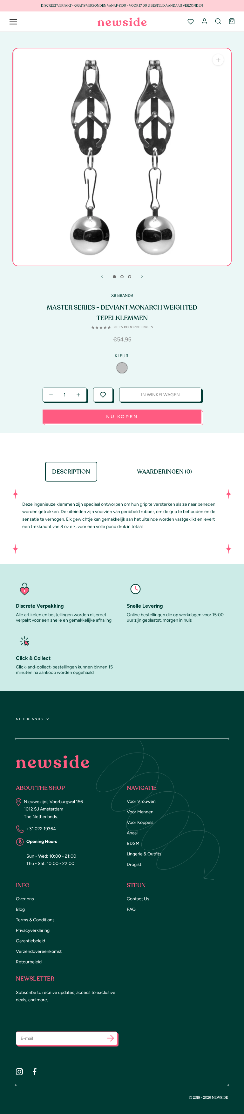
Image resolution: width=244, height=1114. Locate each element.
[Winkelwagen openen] (231, 21)
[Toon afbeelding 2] (122, 276)
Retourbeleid (29, 962)
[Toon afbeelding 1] (114, 276)
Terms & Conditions (35, 920)
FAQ (131, 909)
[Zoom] (218, 59)
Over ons (25, 899)
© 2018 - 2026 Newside (208, 1097)
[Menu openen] (13, 22)
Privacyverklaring (33, 930)
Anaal (132, 833)
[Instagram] (19, 1071)
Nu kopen (122, 416)
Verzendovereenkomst (39, 951)
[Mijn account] (204, 21)
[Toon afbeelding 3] (129, 276)
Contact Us (138, 899)
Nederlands (29, 719)
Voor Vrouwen (141, 801)
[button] (103, 395)
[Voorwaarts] (142, 276)
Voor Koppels (140, 822)
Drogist (134, 864)
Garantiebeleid (30, 941)
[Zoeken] (218, 21)
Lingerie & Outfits (144, 854)
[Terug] (102, 276)
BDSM (133, 843)
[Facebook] (35, 1071)
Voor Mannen (140, 812)
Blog (20, 909)
